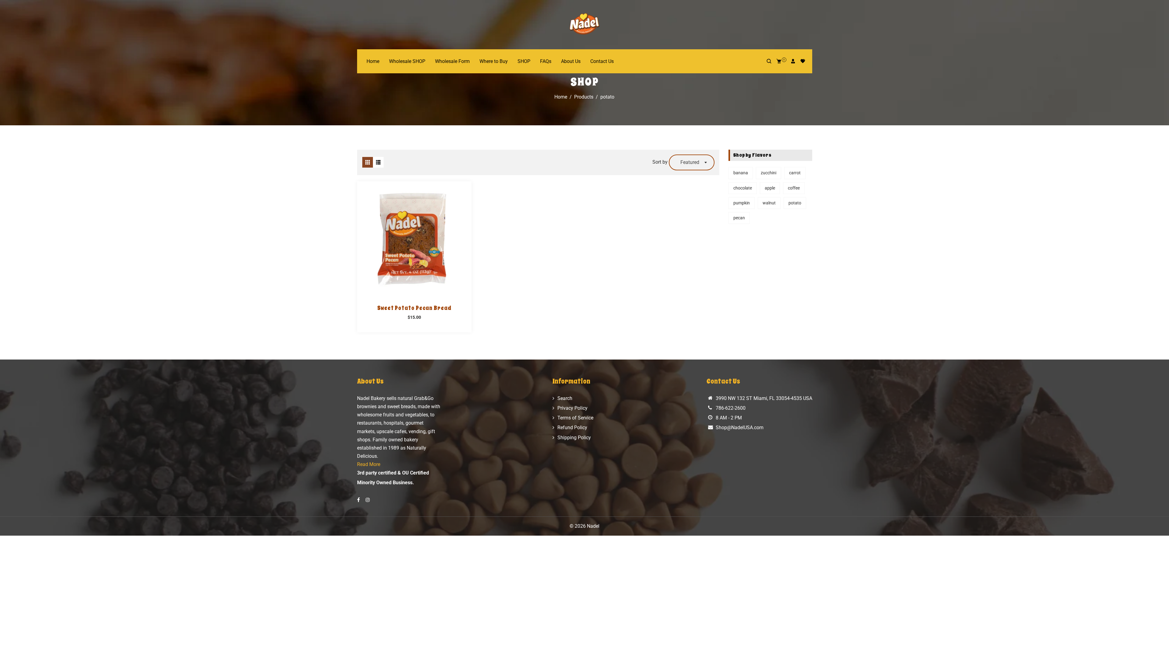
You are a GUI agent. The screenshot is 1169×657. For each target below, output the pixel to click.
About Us (571, 61)
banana (740, 172)
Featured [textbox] (689, 162)
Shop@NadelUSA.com (740, 427)
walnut (769, 202)
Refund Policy (572, 427)
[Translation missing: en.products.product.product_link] (407, 238)
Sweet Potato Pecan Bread (414, 308)
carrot (795, 172)
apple (770, 188)
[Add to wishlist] (421, 238)
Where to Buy (493, 61)
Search (564, 398)
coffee (794, 188)
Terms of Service (575, 418)
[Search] (769, 61)
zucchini (768, 172)
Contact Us (602, 61)
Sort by (660, 162)
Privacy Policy (572, 408)
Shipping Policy (574, 437)
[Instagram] (368, 500)
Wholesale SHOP (407, 61)
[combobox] (691, 162)
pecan (739, 217)
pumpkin (741, 202)
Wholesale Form (452, 61)
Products (583, 97)
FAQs (545, 61)
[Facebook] (359, 500)
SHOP (524, 61)
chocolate (742, 188)
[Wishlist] (802, 61)
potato (794, 202)
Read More (368, 464)
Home (373, 61)
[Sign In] (793, 61)
